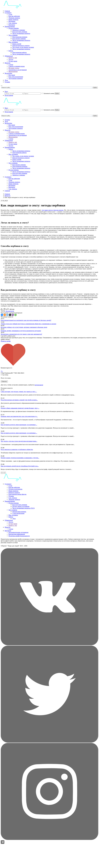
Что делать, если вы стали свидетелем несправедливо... (19, 441)
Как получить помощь (19, 32)
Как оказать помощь (19, 38)
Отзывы (7, 82)
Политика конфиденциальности (19, 536)
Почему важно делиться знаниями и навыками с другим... (20, 458)
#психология (10, 311)
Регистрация (9, 95)
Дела (6, 80)
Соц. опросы (13, 23)
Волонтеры (8, 73)
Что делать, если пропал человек (23, 47)
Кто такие (12, 75)
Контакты (12, 25)
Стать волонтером (18, 513)
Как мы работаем (14, 16)
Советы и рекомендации (17, 66)
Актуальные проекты (16, 78)
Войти (57, 93)
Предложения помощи (19, 37)
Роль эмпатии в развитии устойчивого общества (17, 449)
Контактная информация (17, 534)
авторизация (39, 385)
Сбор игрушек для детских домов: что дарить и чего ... (19, 391)
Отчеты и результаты (15, 489)
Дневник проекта (14, 18)
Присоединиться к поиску (21, 45)
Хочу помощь (13, 35)
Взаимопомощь (10, 26)
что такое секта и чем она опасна (52, 210)
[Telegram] (7, 315)
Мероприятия (13, 71)
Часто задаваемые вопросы (21, 33)
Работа (11, 51)
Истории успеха (14, 68)
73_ (2, 371)
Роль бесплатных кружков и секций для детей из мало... (19, 400)
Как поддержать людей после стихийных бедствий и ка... (20, 466)
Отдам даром (13, 61)
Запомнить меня (49, 93)
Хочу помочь (13, 510)
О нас (10, 14)
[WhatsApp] (15, 315)
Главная (7, 11)
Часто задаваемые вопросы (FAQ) (23, 508)
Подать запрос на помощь (20, 506)
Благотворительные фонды (17, 494)
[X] (10, 315)
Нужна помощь (14, 28)
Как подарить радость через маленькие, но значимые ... (19, 424)
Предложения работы (19, 52)
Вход (6, 91)
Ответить (4, 381)
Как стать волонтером (16, 77)
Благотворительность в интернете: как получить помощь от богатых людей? (26, 320)
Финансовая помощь (19, 511)
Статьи (11, 64)
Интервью (12, 21)
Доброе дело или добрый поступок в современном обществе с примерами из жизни (28, 324)
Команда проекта (14, 492)
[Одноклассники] (4, 315)
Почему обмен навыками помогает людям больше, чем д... (20, 408)
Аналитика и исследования (18, 70)
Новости (7, 63)
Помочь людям (6, 341)
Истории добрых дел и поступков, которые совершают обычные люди (24, 327)
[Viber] (13, 315)
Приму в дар (13, 57)
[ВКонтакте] (2, 315)
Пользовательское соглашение (18, 532)
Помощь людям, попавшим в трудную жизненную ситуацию (21, 331)
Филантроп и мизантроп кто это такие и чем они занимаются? (21, 334)
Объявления (9, 56)
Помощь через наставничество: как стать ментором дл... (19, 416)
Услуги (11, 59)
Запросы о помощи (18, 30)
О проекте (8, 12)
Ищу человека (13, 42)
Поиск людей (16, 44)
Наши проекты (13, 19)
